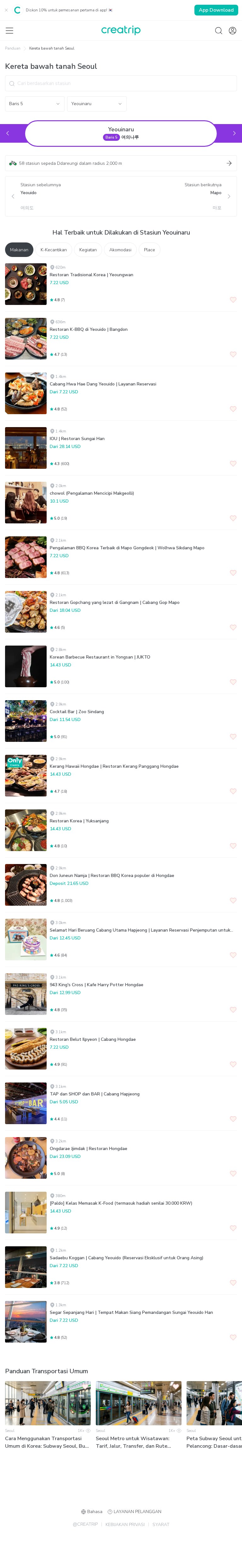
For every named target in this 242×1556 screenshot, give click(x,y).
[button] (121, 163)
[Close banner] (6, 10)
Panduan (12, 48)
